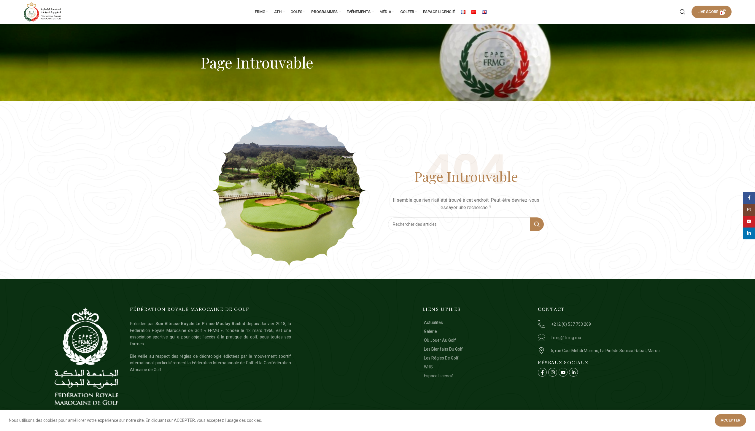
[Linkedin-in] (573, 372)
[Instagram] (552, 372)
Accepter (730, 420)
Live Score (707, 11)
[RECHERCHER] (537, 224)
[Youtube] (563, 372)
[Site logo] (42, 11)
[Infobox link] (639, 324)
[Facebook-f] (542, 372)
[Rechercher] (683, 12)
